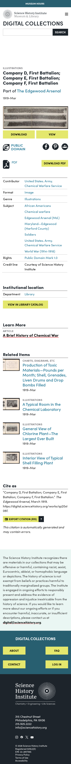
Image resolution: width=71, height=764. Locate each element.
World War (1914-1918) (40, 251)
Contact (14, 664)
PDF (14, 162)
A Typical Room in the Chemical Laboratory (42, 406)
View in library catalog (25, 304)
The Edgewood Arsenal (39, 90)
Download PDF (55, 163)
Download (19, 134)
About (14, 650)
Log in (56, 664)
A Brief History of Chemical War (31, 335)
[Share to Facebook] (46, 146)
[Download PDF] (6, 164)
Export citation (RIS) (22, 519)
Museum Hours (34, 3)
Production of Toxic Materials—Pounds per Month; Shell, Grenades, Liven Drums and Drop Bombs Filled (45, 375)
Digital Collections (33, 23)
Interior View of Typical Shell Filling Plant (43, 460)
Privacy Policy (22, 754)
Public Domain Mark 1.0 (41, 258)
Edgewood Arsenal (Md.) (42, 218)
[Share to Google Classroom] (65, 146)
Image (29, 192)
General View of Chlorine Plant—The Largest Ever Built (40, 433)
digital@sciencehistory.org (22, 622)
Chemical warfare (37, 212)
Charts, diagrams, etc (39, 360)
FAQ (57, 650)
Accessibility (21, 760)
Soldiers (30, 234)
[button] (41, 519)
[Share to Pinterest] (55, 146)
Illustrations (13, 68)
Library (30, 294)
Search (60, 32)
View (52, 134)
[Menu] (66, 14)
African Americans (38, 206)
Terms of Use (21, 757)
